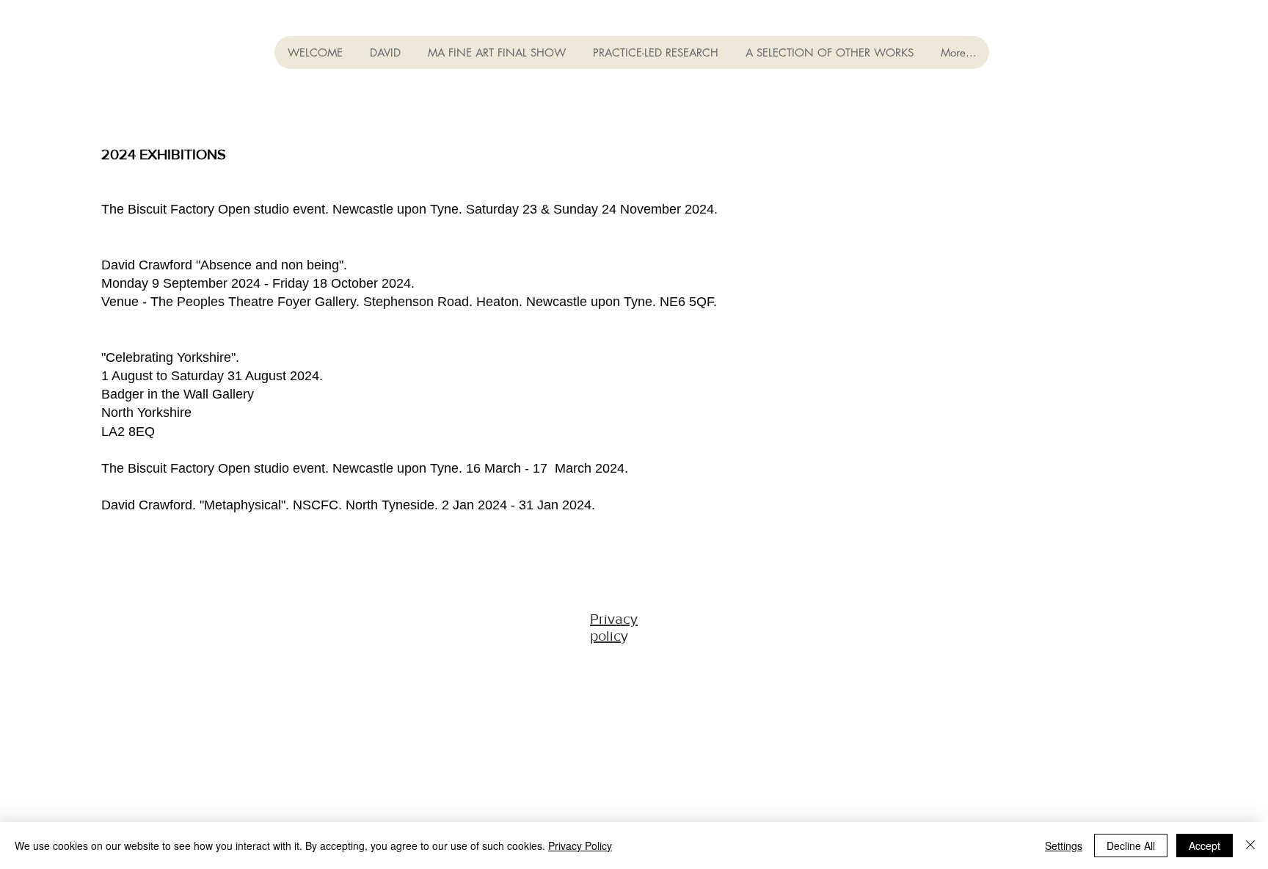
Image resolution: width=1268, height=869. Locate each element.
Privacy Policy (580, 845)
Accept (1204, 845)
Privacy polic (614, 627)
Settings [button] (1063, 845)
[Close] (1250, 845)
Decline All (1131, 845)
